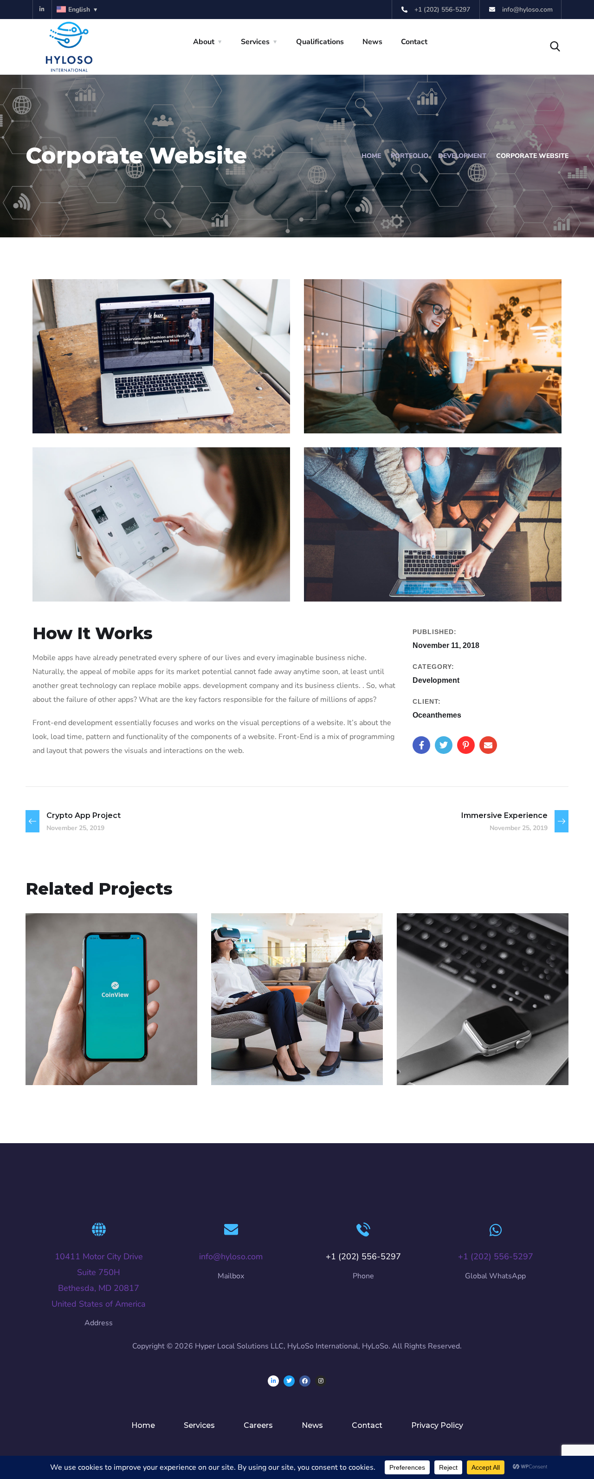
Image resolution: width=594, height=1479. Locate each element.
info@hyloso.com (231, 1256)
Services (255, 42)
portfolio (409, 155)
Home (371, 155)
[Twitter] (289, 1381)
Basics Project (457, 1048)
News (372, 42)
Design (428, 1064)
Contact (414, 42)
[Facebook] (304, 1381)
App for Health (274, 1048)
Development (462, 155)
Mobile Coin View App (109, 1048)
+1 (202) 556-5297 (495, 1256)
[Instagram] (320, 1381)
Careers (258, 1425)
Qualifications (320, 42)
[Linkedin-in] (42, 9)
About (203, 42)
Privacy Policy (437, 1425)
